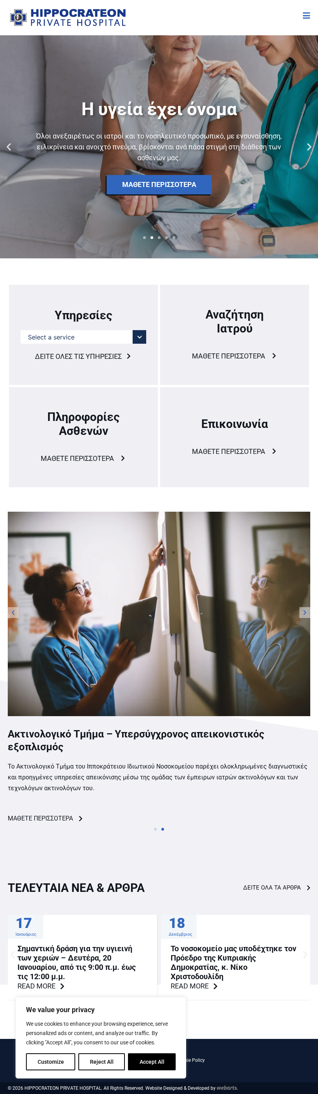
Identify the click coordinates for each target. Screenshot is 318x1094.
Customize (51, 1062)
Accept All (152, 1062)
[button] (9, 147)
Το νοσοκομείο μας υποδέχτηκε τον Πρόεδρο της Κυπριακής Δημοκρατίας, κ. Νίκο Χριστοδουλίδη (233, 962)
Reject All (102, 1062)
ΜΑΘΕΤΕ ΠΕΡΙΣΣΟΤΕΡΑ (159, 184)
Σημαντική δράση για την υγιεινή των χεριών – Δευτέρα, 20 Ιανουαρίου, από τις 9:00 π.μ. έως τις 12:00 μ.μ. (76, 962)
